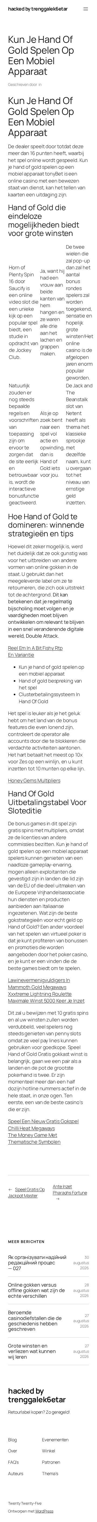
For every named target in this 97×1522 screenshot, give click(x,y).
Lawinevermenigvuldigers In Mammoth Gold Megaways (39, 983)
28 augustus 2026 (81, 1290)
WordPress (44, 1511)
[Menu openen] (85, 9)
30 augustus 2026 (81, 1262)
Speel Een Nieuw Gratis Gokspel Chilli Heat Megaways (43, 1124)
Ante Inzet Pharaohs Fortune (70, 1189)
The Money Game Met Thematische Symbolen (34, 1138)
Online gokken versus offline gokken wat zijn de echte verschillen (36, 1290)
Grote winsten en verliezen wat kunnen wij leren (32, 1351)
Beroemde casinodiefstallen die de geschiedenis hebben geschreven (35, 1321)
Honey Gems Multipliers (34, 780)
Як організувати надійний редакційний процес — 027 (37, 1262)
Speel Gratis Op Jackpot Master (26, 1192)
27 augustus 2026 (81, 1321)
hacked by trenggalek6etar (38, 8)
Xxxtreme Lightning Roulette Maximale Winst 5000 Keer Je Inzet (46, 997)
